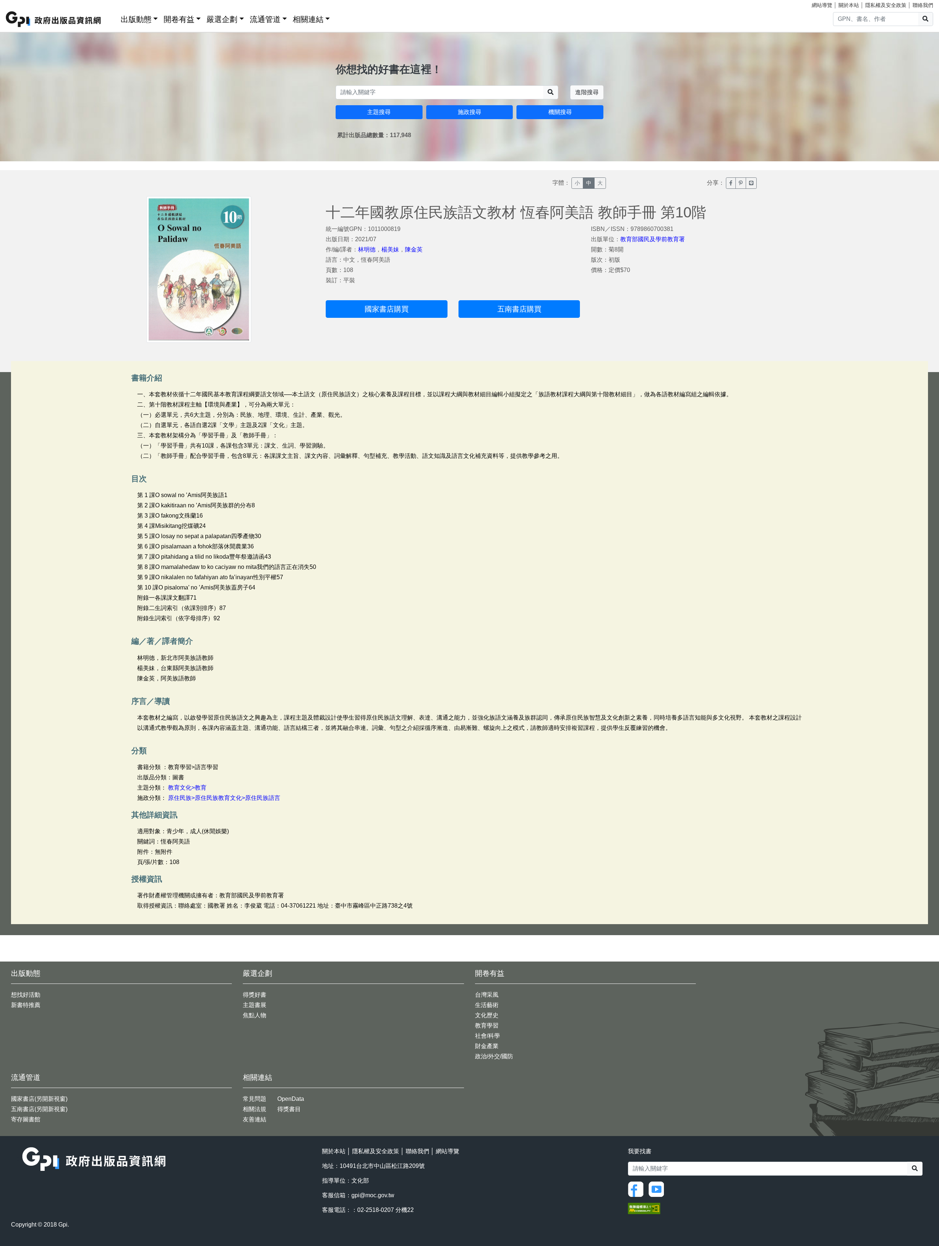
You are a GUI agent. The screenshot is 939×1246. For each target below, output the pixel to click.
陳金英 (414, 249)
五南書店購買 (519, 309)
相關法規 (254, 1109)
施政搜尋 (469, 112)
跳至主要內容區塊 (20, 4)
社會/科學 (487, 1036)
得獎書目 (289, 1109)
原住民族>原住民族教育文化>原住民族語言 (224, 798)
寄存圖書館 (25, 1119)
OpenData (290, 1099)
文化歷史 (486, 1015)
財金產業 (486, 1046)
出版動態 (136, 19)
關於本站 (848, 5)
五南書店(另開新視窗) (39, 1109)
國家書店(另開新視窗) (39, 1099)
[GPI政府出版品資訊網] (54, 19)
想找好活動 (25, 995)
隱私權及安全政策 (885, 5)
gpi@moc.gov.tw (372, 1195)
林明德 (367, 249)
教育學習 (486, 1025)
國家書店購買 (387, 309)
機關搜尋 (560, 112)
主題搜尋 (379, 112)
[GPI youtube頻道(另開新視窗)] (658, 1189)
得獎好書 (254, 995)
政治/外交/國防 (494, 1056)
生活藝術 (486, 1005)
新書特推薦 (25, 1005)
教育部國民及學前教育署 (652, 239)
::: (112, 18)
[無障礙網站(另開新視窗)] (644, 1208)
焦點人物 (254, 1015)
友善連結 (254, 1119)
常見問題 (254, 1099)
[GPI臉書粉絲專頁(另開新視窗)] (637, 1189)
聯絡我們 (923, 5)
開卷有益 (179, 19)
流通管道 (265, 19)
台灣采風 (486, 995)
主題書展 (254, 1005)
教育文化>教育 (187, 787)
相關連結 (308, 19)
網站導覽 (822, 5)
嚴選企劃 (222, 19)
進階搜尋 (587, 92)
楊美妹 (390, 249)
